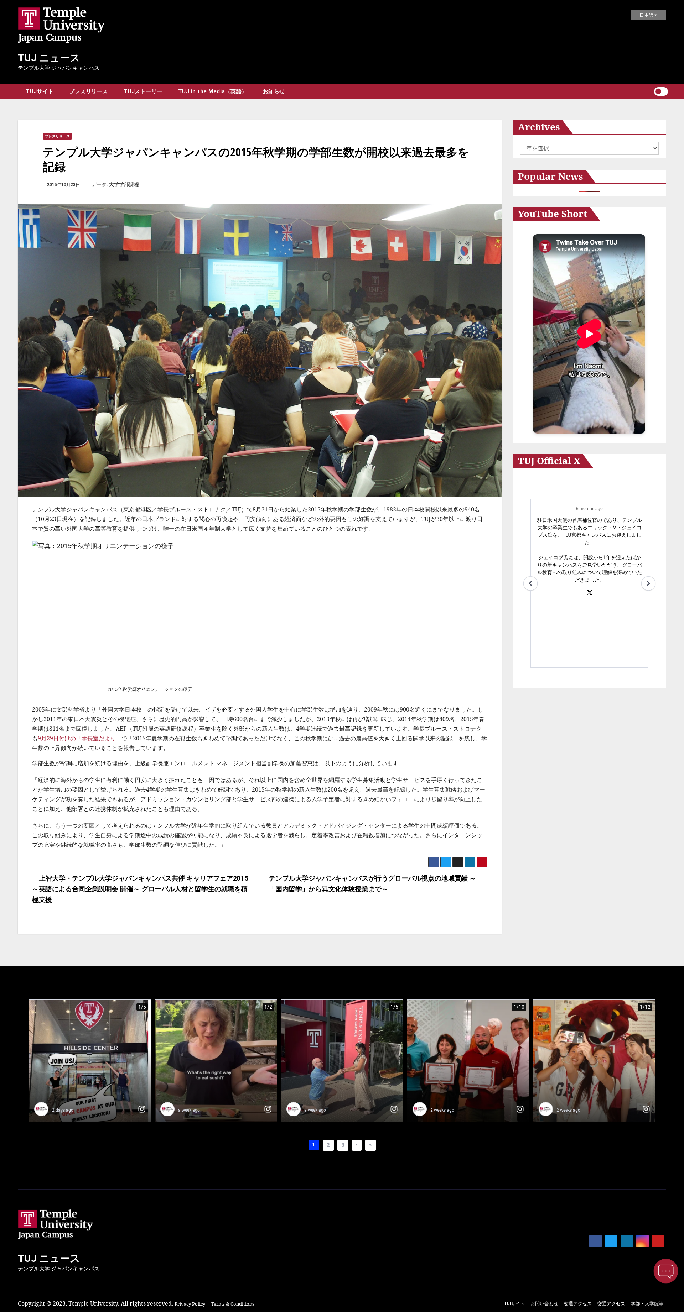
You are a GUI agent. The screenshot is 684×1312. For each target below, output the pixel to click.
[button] (648, 91)
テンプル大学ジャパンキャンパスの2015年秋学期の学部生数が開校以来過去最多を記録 (256, 159)
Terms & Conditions (232, 1304)
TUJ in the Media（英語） (212, 91)
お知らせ (274, 91)
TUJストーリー (143, 91)
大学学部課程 (124, 184)
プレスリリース (88, 91)
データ (99, 184)
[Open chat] (665, 1271)
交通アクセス (578, 1303)
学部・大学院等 (647, 1303)
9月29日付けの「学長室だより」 (79, 738)
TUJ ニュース (49, 58)
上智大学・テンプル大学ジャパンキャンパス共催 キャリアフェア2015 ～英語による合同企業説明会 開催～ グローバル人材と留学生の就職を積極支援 (140, 889)
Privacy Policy (190, 1304)
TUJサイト (39, 91)
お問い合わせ (544, 1303)
